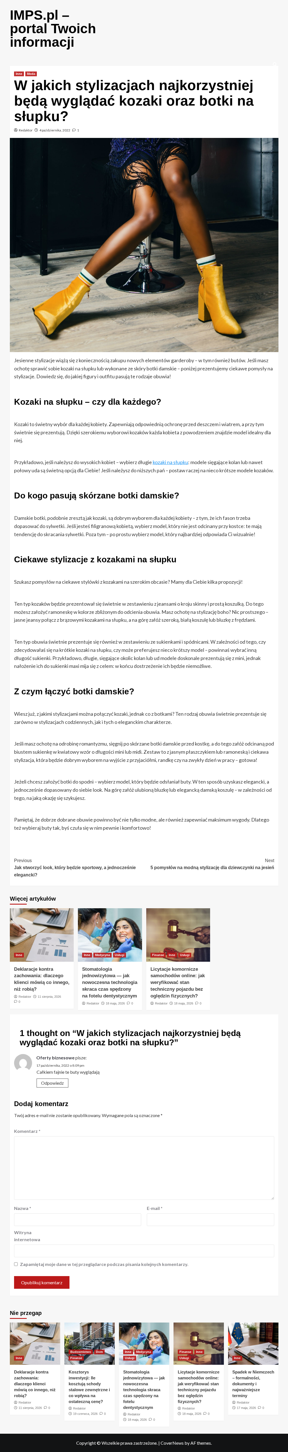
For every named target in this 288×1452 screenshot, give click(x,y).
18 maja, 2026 (115, 1003)
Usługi (119, 955)
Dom (99, 1351)
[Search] (274, 65)
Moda (31, 73)
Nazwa (22, 1208)
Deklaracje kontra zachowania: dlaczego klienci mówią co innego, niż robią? (35, 1384)
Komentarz (27, 1131)
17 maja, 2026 (246, 1408)
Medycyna (102, 955)
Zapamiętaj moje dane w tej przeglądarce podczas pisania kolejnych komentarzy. (104, 1264)
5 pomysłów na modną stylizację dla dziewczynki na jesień (212, 864)
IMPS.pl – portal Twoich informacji (53, 29)
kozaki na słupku (170, 462)
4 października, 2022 (54, 130)
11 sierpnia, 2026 (49, 996)
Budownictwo (80, 1351)
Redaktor (26, 130)
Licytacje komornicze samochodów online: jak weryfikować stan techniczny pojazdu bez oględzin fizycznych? (177, 982)
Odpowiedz (52, 1083)
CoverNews (172, 1443)
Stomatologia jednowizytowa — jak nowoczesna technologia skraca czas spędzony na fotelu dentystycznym (109, 982)
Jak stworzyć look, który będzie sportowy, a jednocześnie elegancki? (75, 867)
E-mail (155, 1208)
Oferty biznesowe (55, 1057)
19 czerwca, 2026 (85, 1413)
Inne (19, 73)
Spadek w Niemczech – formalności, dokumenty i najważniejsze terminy (253, 1384)
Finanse (158, 955)
